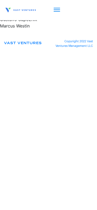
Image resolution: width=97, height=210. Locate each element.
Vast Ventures (23, 43)
